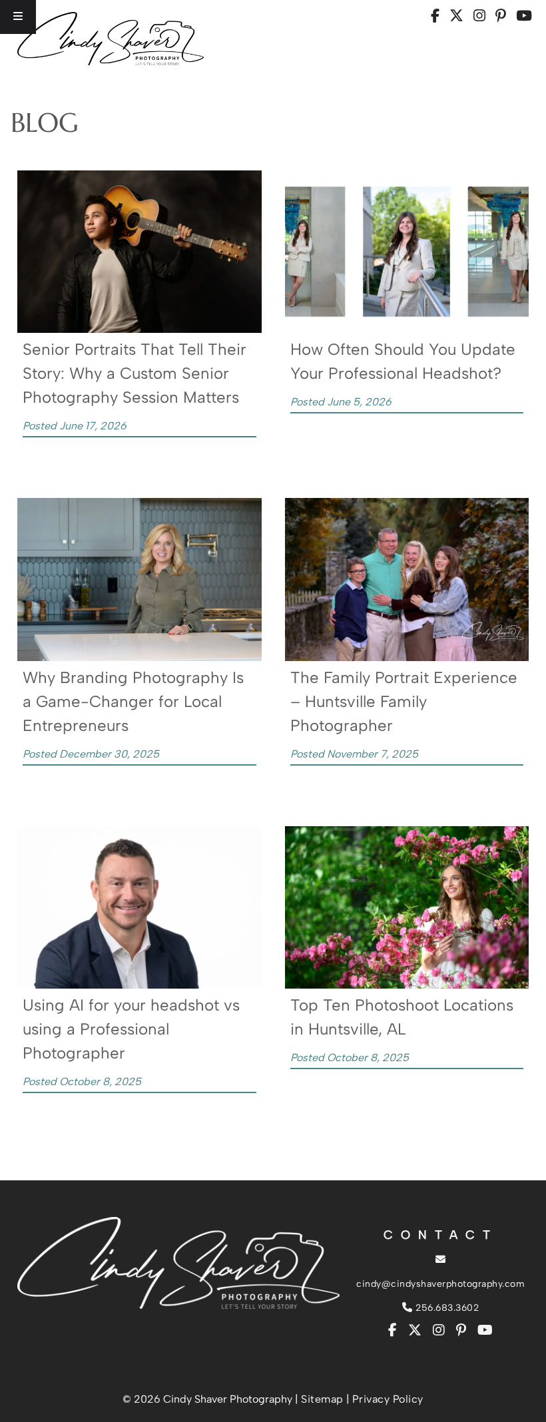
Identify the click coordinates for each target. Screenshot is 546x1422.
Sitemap (322, 1399)
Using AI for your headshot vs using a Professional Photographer (131, 1029)
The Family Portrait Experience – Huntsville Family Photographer (403, 701)
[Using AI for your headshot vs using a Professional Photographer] (139, 985)
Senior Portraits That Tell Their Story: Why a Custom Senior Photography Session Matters (134, 373)
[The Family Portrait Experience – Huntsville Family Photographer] (407, 657)
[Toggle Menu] (18, 17)
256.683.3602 (446, 1307)
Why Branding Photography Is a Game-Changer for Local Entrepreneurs (133, 701)
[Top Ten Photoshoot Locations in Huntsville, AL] (407, 985)
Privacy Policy (387, 1399)
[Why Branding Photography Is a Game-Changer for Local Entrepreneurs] (139, 657)
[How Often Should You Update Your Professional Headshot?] (407, 329)
